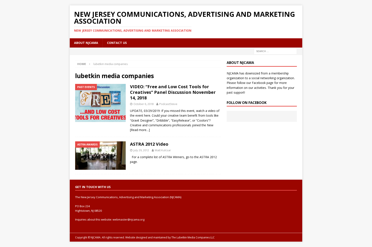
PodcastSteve (168, 104)
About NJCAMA (86, 43)
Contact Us (117, 43)
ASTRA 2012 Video (149, 144)
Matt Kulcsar (163, 150)
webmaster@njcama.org (128, 219)
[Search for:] (275, 51)
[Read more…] (140, 130)
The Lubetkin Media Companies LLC (193, 237)
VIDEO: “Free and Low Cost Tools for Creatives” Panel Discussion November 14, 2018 (173, 92)
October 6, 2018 (143, 104)
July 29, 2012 (141, 150)
